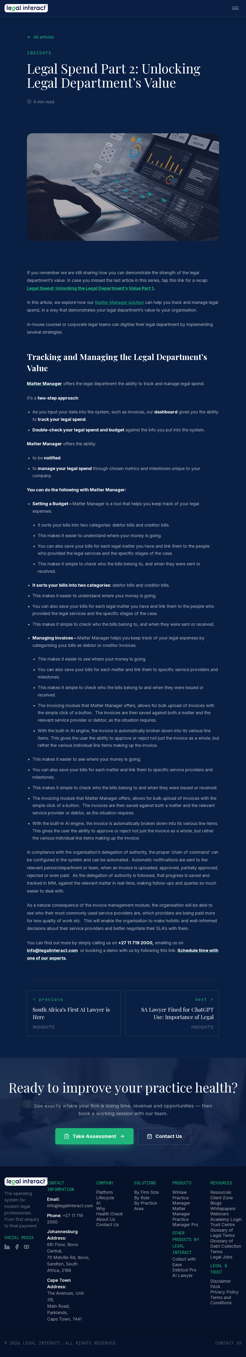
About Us (105, 1219)
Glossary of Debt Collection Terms (225, 1246)
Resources (220, 1192)
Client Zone (221, 1197)
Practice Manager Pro (185, 1222)
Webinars (219, 1213)
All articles (43, 37)
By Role (141, 1197)
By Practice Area (145, 1205)
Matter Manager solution (119, 302)
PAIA (215, 1286)
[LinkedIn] (7, 1247)
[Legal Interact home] (26, 8)
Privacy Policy (224, 1291)
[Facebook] (17, 1247)
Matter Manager (181, 1211)
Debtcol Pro (184, 1269)
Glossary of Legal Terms (222, 1233)
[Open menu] (235, 8)
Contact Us (168, 1136)
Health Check (109, 1213)
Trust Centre (222, 1224)
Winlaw (179, 1192)
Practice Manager (181, 1200)
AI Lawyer (182, 1275)
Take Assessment (94, 1136)
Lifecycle (105, 1197)
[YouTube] (26, 1247)
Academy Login (226, 1219)
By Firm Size (146, 1192)
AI (98, 1203)
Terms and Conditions (221, 1300)
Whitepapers (222, 1208)
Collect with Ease (184, 1262)
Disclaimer (220, 1281)
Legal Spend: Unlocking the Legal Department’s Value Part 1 (90, 288)
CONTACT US (228, 1343)
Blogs (215, 1203)
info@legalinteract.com (70, 1205)
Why (100, 1208)
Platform (104, 1192)
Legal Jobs (221, 1256)
